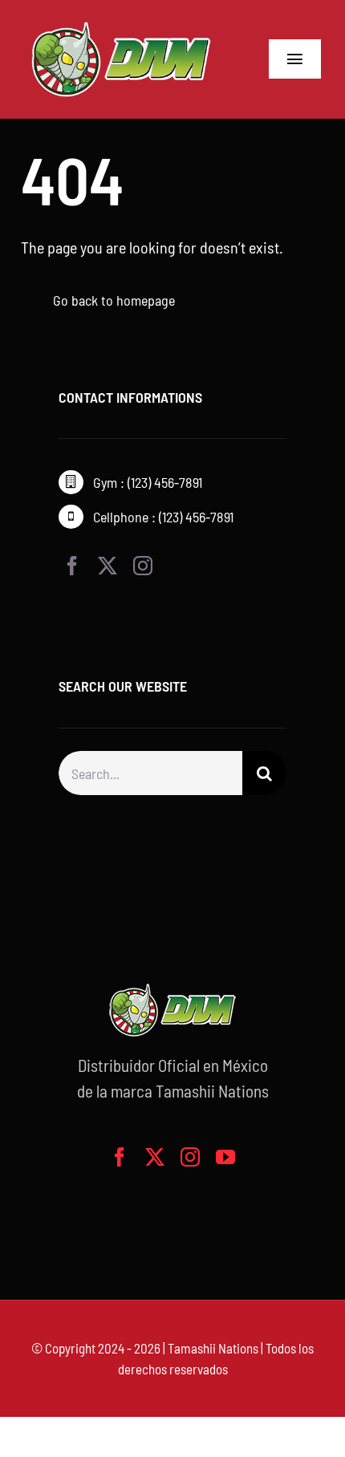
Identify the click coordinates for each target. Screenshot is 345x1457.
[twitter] (107, 565)
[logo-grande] (121, 24)
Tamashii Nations (213, 1348)
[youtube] (225, 1157)
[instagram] (142, 565)
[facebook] (72, 565)
